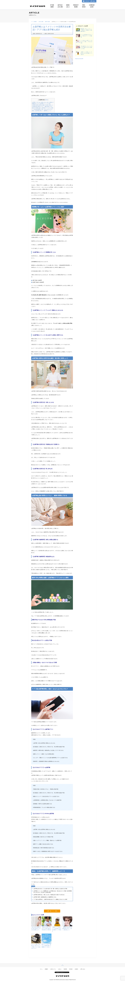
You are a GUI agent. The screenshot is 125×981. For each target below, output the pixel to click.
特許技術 (70, 969)
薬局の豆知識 (47, 21)
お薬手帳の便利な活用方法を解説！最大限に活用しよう (42, 105)
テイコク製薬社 (34, 21)
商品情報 (65, 969)
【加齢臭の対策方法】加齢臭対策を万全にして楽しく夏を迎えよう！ (67, 928)
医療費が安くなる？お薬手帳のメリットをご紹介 (41, 103)
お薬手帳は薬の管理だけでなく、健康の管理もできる (42, 106)
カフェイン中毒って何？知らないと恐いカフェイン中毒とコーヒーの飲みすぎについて (36, 946)
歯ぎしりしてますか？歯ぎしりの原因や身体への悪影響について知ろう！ (46, 946)
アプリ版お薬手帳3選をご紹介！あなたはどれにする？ (42, 109)
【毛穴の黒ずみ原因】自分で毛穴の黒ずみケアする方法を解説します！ (36, 928)
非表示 (46, 99)
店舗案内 (46, 969)
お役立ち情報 (41, 21)
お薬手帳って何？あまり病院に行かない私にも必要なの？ (43, 102)
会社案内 (76, 969)
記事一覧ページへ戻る (52, 911)
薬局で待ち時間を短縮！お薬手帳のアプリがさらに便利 (42, 107)
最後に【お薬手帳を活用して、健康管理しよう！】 (41, 110)
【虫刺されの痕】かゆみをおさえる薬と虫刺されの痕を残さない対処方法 (46, 928)
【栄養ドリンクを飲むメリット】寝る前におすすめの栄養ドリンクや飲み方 (56, 929)
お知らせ (59, 969)
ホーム (41, 969)
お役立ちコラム (53, 969)
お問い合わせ (82, 969)
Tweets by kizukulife (79, 58)
